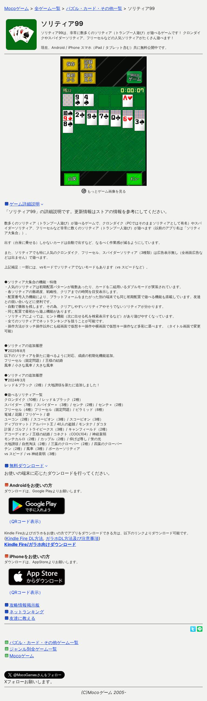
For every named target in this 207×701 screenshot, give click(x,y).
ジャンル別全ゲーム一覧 (33, 649)
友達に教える (22, 618)
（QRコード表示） (25, 521)
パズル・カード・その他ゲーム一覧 (43, 642)
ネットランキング (26, 611)
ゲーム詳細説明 (24, 204)
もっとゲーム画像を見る (106, 191)
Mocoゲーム (21, 655)
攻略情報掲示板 (24, 605)
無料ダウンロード (26, 465)
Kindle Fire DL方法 (24, 538)
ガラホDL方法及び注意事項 (72, 538)
